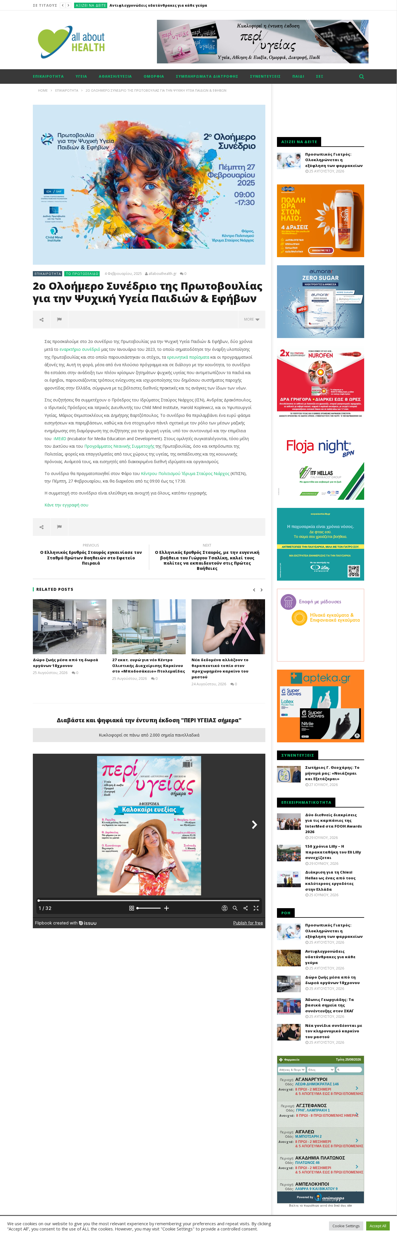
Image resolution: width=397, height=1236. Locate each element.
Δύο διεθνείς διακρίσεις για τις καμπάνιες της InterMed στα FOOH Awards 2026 (333, 823)
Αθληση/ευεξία (115, 76)
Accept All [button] (378, 1225)
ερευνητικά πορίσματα (188, 357)
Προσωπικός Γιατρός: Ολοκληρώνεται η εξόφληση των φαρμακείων (334, 160)
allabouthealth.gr (163, 273)
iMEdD (60, 438)
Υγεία (81, 76)
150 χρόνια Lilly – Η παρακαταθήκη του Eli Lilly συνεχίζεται (333, 852)
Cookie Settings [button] (346, 1225)
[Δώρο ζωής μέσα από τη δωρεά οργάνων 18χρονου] (69, 626)
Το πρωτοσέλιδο (82, 273)
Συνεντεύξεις (265, 76)
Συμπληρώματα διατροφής (207, 76)
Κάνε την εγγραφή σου (66, 505)
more (249, 319)
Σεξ (319, 76)
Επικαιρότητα (89, 5)
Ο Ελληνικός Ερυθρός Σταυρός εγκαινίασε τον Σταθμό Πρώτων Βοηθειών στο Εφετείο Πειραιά (91, 555)
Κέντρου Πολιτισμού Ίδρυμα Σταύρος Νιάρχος (185, 473)
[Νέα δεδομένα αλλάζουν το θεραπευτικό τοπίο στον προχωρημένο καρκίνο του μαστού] (228, 626)
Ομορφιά (154, 76)
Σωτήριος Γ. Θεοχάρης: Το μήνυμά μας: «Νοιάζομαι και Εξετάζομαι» (332, 773)
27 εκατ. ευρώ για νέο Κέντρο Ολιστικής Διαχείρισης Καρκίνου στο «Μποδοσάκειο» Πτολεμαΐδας (148, 665)
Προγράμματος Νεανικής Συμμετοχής (119, 446)
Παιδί (298, 76)
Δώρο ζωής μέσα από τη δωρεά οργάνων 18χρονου (155, 5)
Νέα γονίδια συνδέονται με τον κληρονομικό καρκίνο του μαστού (333, 1031)
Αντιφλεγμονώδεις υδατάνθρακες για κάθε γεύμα (330, 957)
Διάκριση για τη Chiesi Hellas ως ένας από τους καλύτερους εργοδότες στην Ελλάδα (330, 880)
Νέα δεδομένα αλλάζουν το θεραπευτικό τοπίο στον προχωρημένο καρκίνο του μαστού (220, 668)
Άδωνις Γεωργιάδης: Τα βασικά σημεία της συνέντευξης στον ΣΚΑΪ (329, 1005)
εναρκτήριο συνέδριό (80, 349)
